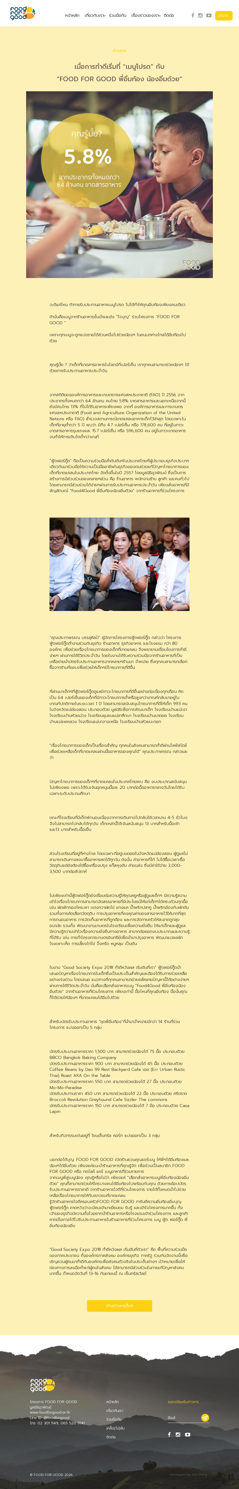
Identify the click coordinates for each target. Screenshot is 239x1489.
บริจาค (223, 15)
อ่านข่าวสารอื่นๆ (119, 1305)
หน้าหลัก (72, 15)
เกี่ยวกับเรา (94, 15)
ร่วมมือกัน (117, 15)
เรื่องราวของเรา (145, 15)
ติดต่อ (169, 15)
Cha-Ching (199, 1474)
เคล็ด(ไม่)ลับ (115, 1428)
